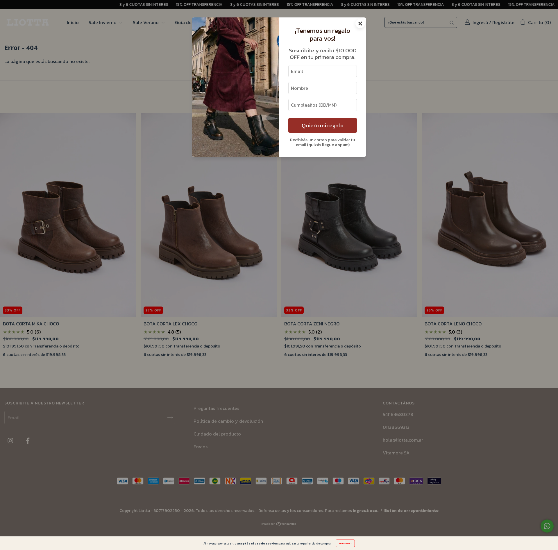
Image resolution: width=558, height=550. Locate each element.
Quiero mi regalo (323, 125)
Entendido (345, 543)
